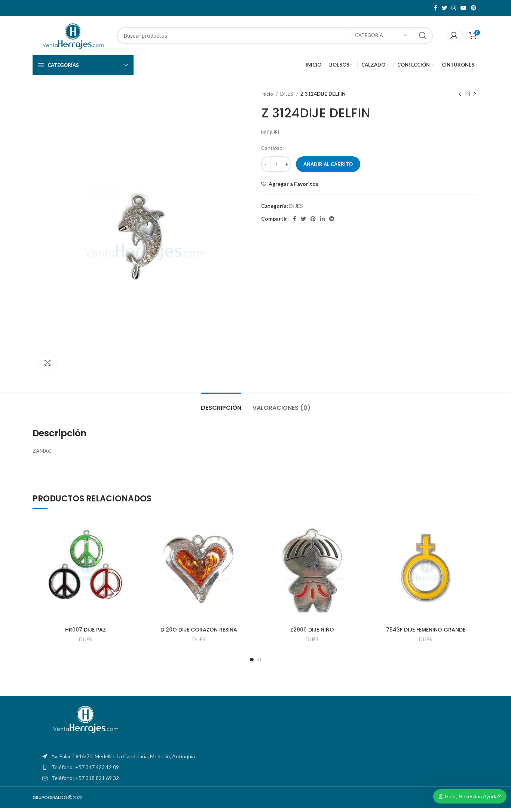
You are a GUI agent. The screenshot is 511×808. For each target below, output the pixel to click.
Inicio (267, 94)
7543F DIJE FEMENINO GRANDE (425, 629)
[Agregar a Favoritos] (132, 528)
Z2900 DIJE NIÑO (312, 629)
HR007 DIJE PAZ (85, 629)
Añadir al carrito (328, 164)
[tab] (221, 404)
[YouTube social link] (463, 8)
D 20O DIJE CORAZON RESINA (198, 629)
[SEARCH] (422, 35)
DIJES (287, 94)
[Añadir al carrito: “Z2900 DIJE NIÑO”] (359, 545)
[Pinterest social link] (473, 8)
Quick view (132, 562)
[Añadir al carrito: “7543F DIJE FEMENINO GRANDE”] (472, 545)
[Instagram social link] (453, 8)
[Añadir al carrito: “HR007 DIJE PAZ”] (132, 545)
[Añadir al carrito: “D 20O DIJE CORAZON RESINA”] (246, 545)
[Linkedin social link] (322, 219)
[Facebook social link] (436, 8)
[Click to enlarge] (47, 362)
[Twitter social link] (444, 8)
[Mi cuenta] (453, 35)
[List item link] (255, 767)
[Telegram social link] (332, 219)
